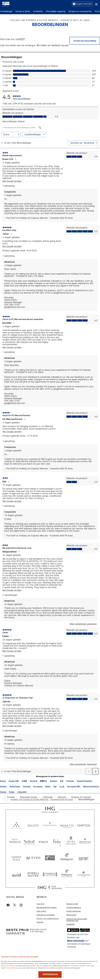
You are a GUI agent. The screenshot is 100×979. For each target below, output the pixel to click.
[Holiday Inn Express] (5, 4)
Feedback (70, 924)
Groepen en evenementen (80, 11)
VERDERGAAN (50, 974)
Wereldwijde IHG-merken (47, 907)
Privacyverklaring (11, 968)
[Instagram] (21, 905)
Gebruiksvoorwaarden (46, 915)
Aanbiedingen (6, 11)
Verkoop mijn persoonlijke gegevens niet (76, 920)
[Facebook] (8, 905)
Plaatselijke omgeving (55, 11)
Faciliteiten (38, 11)
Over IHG (40, 904)
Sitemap (40, 922)
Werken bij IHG (72, 904)
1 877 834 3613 (37, 932)
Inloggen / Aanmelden (84, 4)
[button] (96, 4)
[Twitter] (14, 905)
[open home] (3, 798)
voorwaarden (10, 965)
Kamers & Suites (22, 11)
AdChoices (70, 915)
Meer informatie (75, 940)
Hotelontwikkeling (73, 907)
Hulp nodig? (41, 911)
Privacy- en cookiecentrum (48, 918)
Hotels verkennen (73, 911)
